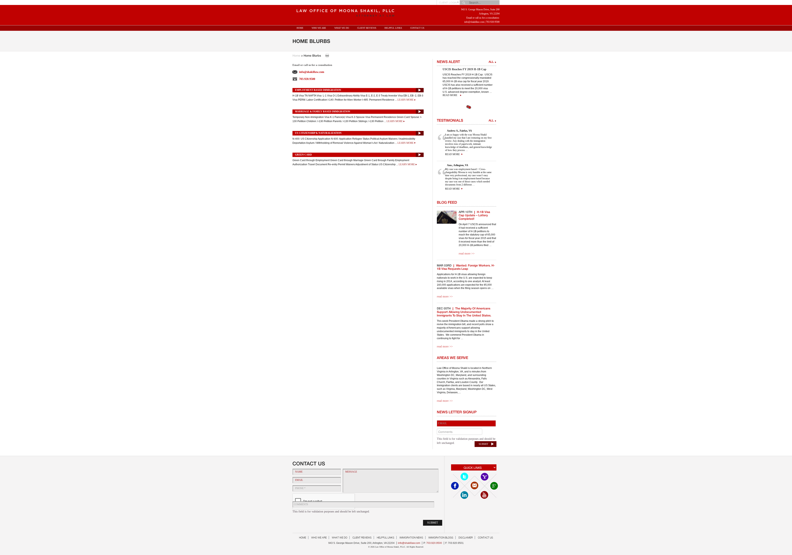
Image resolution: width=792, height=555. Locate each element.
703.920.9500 (493, 21)
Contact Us (417, 28)
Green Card (303, 154)
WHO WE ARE (319, 28)
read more (450, 95)
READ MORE (452, 154)
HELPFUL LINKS (393, 28)
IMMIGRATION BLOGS (440, 537)
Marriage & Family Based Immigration (322, 111)
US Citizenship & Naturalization (318, 133)
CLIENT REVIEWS (366, 28)
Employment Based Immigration (318, 90)
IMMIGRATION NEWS (411, 537)
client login (448, 3)
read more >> (467, 253)
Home (300, 28)
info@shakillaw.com (474, 21)
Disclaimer (465, 537)
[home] (344, 12)
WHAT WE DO (341, 28)
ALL (491, 62)
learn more (405, 99)
